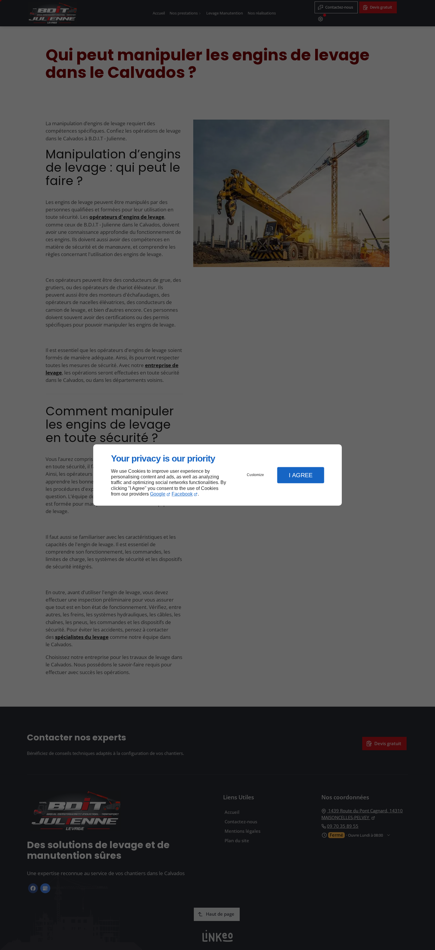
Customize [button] (255, 475)
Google (157, 493)
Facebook (182, 493)
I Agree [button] (300, 475)
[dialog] (217, 475)
